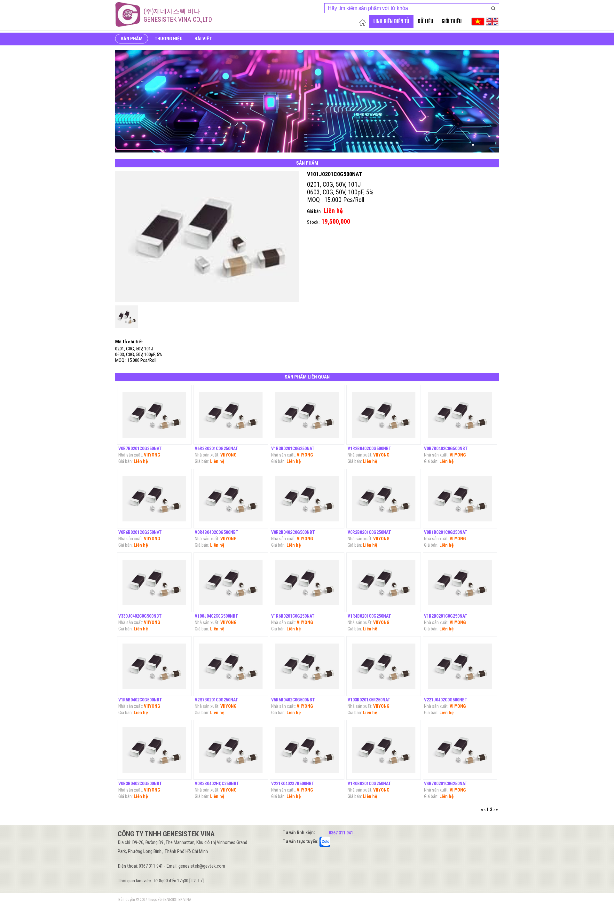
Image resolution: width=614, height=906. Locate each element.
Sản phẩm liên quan (307, 377)
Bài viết (203, 39)
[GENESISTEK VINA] (127, 14)
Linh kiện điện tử (391, 21)
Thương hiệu (168, 39)
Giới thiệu (452, 21)
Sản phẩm (132, 39)
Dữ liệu (425, 21)
